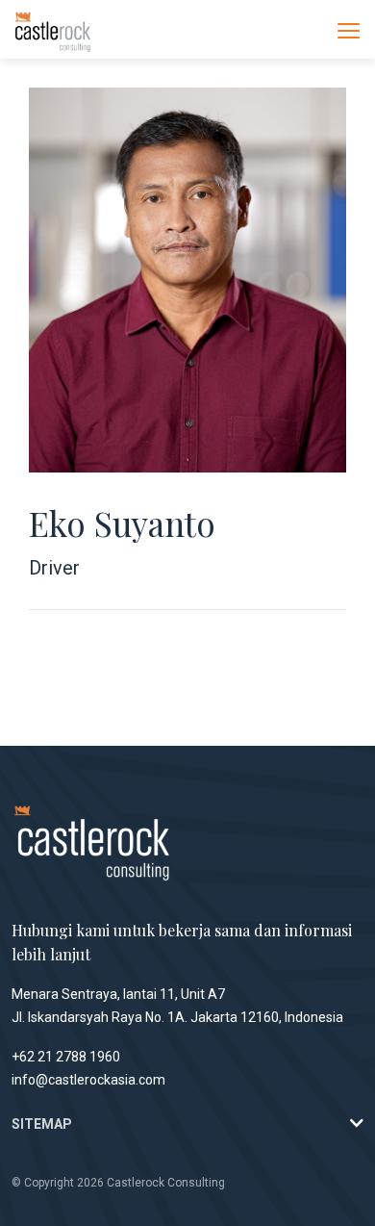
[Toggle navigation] (349, 29)
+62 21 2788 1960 (66, 1056)
